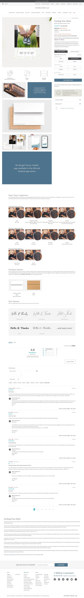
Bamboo (61, 69)
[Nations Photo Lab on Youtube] (72, 579)
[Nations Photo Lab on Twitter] (63, 579)
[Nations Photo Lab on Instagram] (67, 579)
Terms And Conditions (28, 583)
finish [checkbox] (37, 382)
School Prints (38, 582)
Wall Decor (46, 576)
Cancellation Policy (28, 582)
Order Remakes (10, 579)
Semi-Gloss (61, 74)
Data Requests (10, 587)
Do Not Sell (17, 574)
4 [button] (45, 509)
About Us (25, 574)
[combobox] (12, 3)
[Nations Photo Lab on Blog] (76, 579)
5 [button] (49, 509)
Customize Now (68, 80)
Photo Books (46, 582)
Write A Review (70, 361)
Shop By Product (39, 574)
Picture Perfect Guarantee (29, 579)
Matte (74, 74)
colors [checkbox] (19, 382)
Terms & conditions (11, 595)
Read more (67, 395)
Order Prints (38, 580)
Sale (36, 579)
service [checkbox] (15, 382)
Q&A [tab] (15, 342)
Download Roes (39, 583)
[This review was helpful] (71, 408)
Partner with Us (27, 577)
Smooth (75, 61)
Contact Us (9, 576)
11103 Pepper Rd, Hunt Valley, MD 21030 (31, 595)
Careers (25, 576)
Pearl (61, 58)
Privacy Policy (26, 585)
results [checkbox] (32, 382)
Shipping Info (10, 580)
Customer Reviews (27, 580)
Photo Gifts (46, 577)
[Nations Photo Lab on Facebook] (55, 579)
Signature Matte (75, 58)
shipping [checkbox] (41, 382)
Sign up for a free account (9, 554)
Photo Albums (47, 579)
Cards (45, 580)
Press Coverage (27, 587)
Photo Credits (26, 590)
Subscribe (61, 565)
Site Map (9, 582)
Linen (61, 66)
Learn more (79, 54)
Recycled (61, 61)
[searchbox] (22, 371)
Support (8, 574)
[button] (50, 349)
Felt (75, 66)
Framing (45, 583)
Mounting (46, 574)
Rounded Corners (75, 51)
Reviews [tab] (10, 342)
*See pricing (56, 31)
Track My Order (10, 585)
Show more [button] (47, 382)
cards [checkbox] (23, 382)
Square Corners (61, 51)
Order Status (9, 577)
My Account (9, 583)
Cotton (74, 69)
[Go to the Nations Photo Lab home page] (42, 7)
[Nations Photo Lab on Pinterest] (59, 579)
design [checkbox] (27, 382)
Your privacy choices (45, 595)
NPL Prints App (39, 585)
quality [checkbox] (10, 382)
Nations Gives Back (28, 588)
